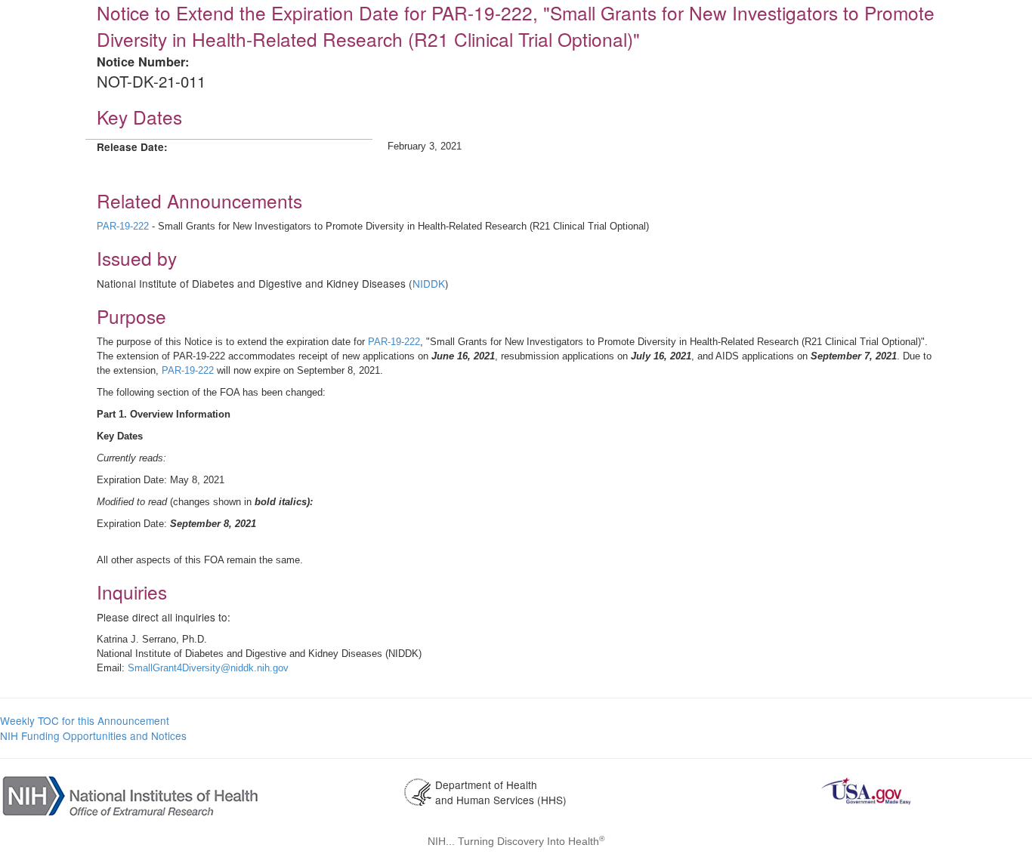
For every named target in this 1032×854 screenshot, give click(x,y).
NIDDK (428, 283)
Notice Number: (143, 61)
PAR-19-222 (123, 226)
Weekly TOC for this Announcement (84, 720)
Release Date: (132, 147)
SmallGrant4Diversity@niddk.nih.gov (208, 668)
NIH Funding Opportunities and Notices (93, 735)
